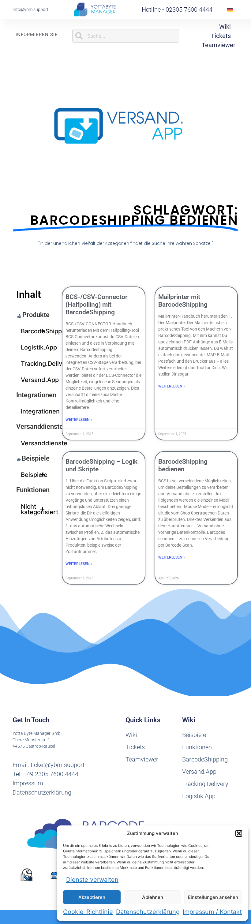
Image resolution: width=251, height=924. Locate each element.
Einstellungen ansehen (213, 897)
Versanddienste (39, 426)
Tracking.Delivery (35, 363)
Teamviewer (218, 45)
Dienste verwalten (92, 879)
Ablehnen (152, 897)
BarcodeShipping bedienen (183, 465)
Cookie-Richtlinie (88, 911)
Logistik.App (35, 347)
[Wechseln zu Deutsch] (230, 9)
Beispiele (36, 458)
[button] (239, 833)
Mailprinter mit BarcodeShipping (183, 300)
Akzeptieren (91, 897)
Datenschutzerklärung (148, 911)
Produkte (36, 315)
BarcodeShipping (35, 331)
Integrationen (36, 395)
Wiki (225, 26)
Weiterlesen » (79, 419)
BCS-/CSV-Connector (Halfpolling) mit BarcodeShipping (97, 304)
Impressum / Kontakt (212, 911)
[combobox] (125, 36)
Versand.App (35, 379)
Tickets (221, 35)
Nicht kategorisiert (35, 509)
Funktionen (33, 490)
